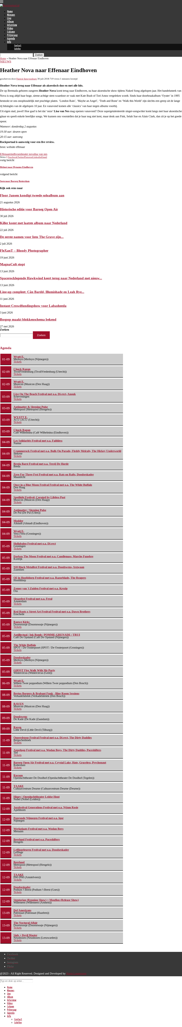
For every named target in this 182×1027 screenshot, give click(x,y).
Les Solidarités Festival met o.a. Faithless (38, 440)
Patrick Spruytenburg (26, 78)
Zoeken (4, 329)
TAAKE (19, 786)
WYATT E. (21, 417)
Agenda (11, 38)
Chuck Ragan (22, 369)
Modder (18, 520)
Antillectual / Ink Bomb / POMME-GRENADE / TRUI (47, 634)
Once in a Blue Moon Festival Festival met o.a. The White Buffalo (53, 484)
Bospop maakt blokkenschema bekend (28, 319)
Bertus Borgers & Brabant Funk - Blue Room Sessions (46, 693)
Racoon (18, 775)
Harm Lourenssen (76, 973)
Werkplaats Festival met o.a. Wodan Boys (38, 828)
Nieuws (11, 15)
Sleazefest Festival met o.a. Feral (33, 598)
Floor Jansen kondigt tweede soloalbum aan (32, 195)
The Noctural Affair (26, 922)
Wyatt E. (19, 356)
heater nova (27, 154)
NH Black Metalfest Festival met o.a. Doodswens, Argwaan (49, 567)
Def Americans (22, 910)
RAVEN (19, 703)
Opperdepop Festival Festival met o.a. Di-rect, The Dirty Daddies (53, 737)
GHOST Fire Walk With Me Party (34, 670)
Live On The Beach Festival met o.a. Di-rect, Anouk (45, 394)
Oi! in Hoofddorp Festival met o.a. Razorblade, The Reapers (50, 577)
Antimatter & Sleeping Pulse (31, 406)
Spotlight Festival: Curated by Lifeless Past (39, 497)
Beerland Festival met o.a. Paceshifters (37, 839)
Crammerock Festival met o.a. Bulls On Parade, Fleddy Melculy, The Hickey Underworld (67, 451)
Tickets (18, 361)
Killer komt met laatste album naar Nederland (33, 223)
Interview (12, 25)
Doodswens (20, 716)
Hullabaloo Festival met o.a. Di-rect (35, 543)
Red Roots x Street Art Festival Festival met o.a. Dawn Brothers (52, 611)
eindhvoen (15, 154)
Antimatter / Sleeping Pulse (30, 510)
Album (10, 21)
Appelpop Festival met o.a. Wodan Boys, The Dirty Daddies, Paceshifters (57, 750)
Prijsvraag (12, 35)
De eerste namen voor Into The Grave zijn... (32, 237)
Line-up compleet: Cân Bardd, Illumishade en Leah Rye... (42, 292)
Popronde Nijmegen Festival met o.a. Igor (39, 818)
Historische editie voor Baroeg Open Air (29, 209)
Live (9, 18)
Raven (17, 727)
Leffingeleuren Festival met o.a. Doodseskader (41, 849)
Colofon (17, 49)
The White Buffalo (25, 645)
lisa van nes (40, 154)
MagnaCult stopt (12, 264)
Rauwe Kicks (22, 621)
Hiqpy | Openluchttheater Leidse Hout (37, 796)
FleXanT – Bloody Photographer (24, 250)
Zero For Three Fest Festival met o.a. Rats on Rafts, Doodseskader (54, 474)
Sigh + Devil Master (25, 935)
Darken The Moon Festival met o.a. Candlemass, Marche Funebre (53, 556)
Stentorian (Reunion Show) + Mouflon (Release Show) (46, 899)
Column (11, 31)
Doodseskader (22, 657)
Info (9, 42)
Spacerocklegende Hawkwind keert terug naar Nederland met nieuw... (51, 278)
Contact (17, 46)
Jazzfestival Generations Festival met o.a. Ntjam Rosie (46, 807)
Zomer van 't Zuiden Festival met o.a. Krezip (41, 588)
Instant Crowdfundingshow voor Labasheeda (33, 306)
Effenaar (5, 154)
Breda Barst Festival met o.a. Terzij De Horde (41, 463)
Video (10, 28)
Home (10, 11)
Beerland (19, 862)
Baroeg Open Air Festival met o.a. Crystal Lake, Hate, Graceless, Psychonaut (60, 762)
